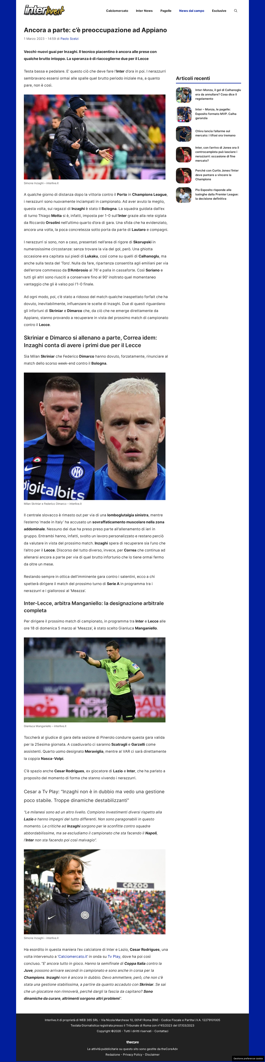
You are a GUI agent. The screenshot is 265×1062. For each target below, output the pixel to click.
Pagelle (165, 11)
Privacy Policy (132, 1054)
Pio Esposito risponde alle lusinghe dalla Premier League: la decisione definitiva (216, 194)
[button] (235, 10)
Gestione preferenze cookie (248, 1058)
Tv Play (114, 956)
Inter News (144, 11)
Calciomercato (117, 11)
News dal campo (191, 11)
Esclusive (219, 11)
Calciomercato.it (72, 956)
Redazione (113, 1054)
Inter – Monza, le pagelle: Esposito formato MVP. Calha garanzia (215, 114)
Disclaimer (152, 1054)
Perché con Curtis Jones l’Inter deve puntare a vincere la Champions (217, 175)
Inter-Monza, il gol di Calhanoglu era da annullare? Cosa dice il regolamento (218, 94)
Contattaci (161, 1031)
